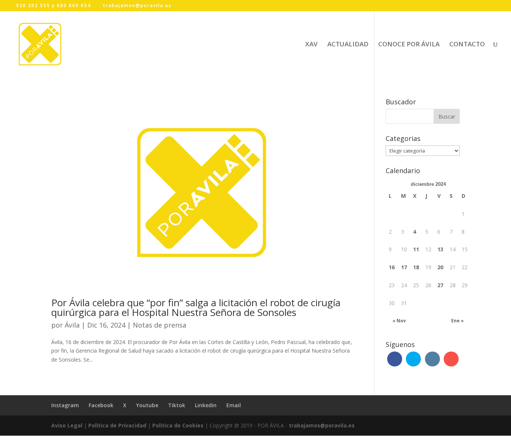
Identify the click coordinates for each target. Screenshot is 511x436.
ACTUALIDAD (347, 45)
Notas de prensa (159, 324)
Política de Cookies (178, 425)
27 (440, 285)
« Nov (399, 320)
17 (404, 267)
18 (416, 267)
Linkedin (206, 405)
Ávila (72, 324)
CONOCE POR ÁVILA (409, 45)
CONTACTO (467, 45)
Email (233, 405)
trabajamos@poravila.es (322, 425)
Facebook (101, 405)
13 (440, 249)
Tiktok (176, 405)
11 (416, 249)
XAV (311, 45)
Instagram (65, 405)
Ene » (457, 320)
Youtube (147, 405)
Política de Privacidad (117, 425)
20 (440, 267)
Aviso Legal (66, 425)
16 (392, 267)
